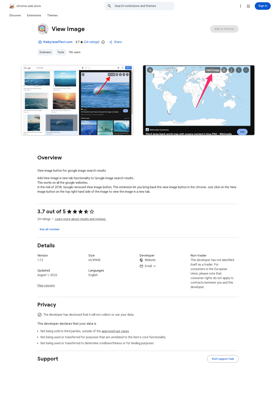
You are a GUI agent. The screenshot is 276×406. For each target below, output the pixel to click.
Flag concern (46, 286)
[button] (248, 6)
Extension (45, 52)
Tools (60, 52)
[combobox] (144, 6)
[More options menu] (240, 6)
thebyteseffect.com (57, 42)
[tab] (15, 15)
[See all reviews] (49, 229)
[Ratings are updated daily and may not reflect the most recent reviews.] (103, 42)
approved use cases (115, 331)
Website (150, 260)
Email (148, 266)
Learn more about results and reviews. (80, 219)
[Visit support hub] (223, 358)
